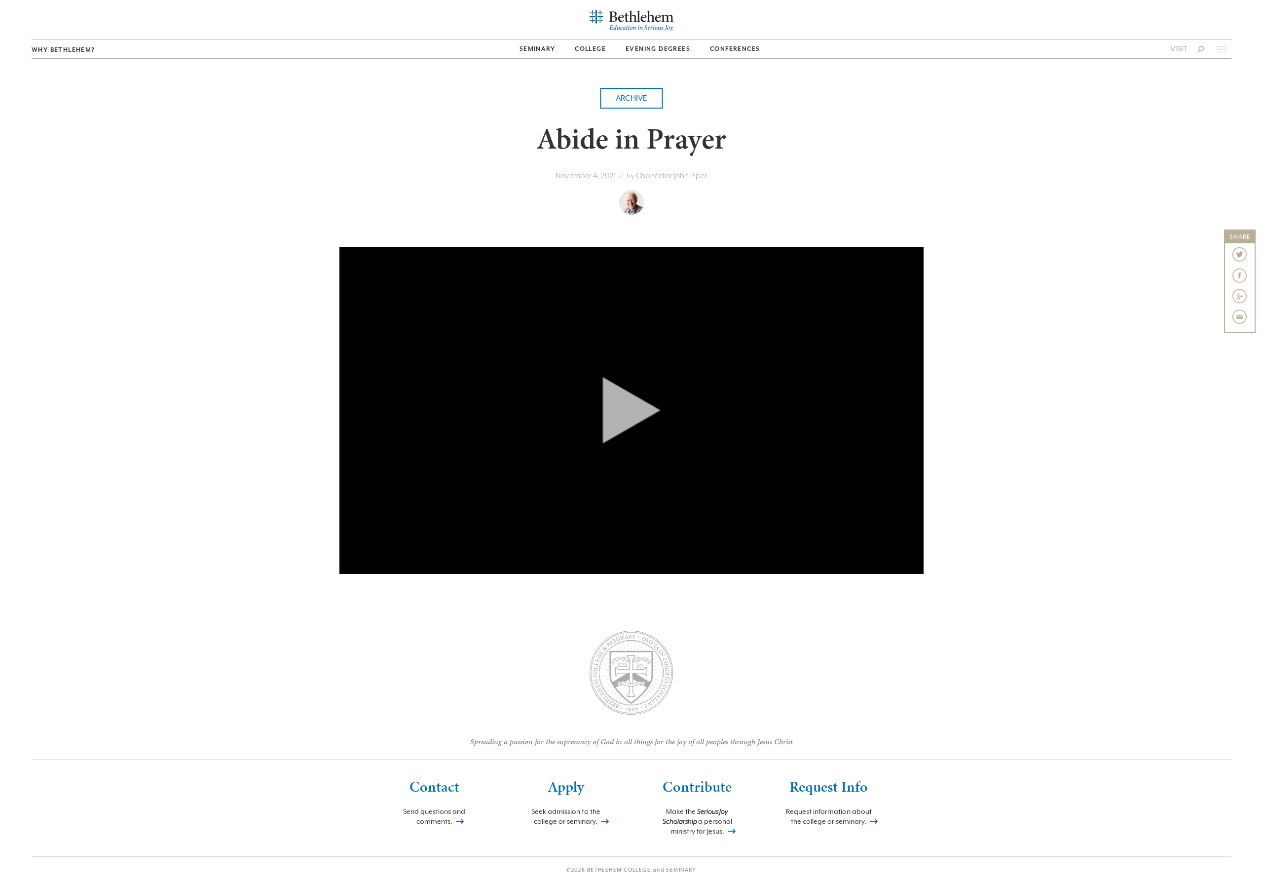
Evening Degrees (658, 48)
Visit (1179, 48)
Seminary (537, 48)
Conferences (735, 48)
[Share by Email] (1239, 316)
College (590, 48)
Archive (631, 98)
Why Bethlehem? (63, 49)
